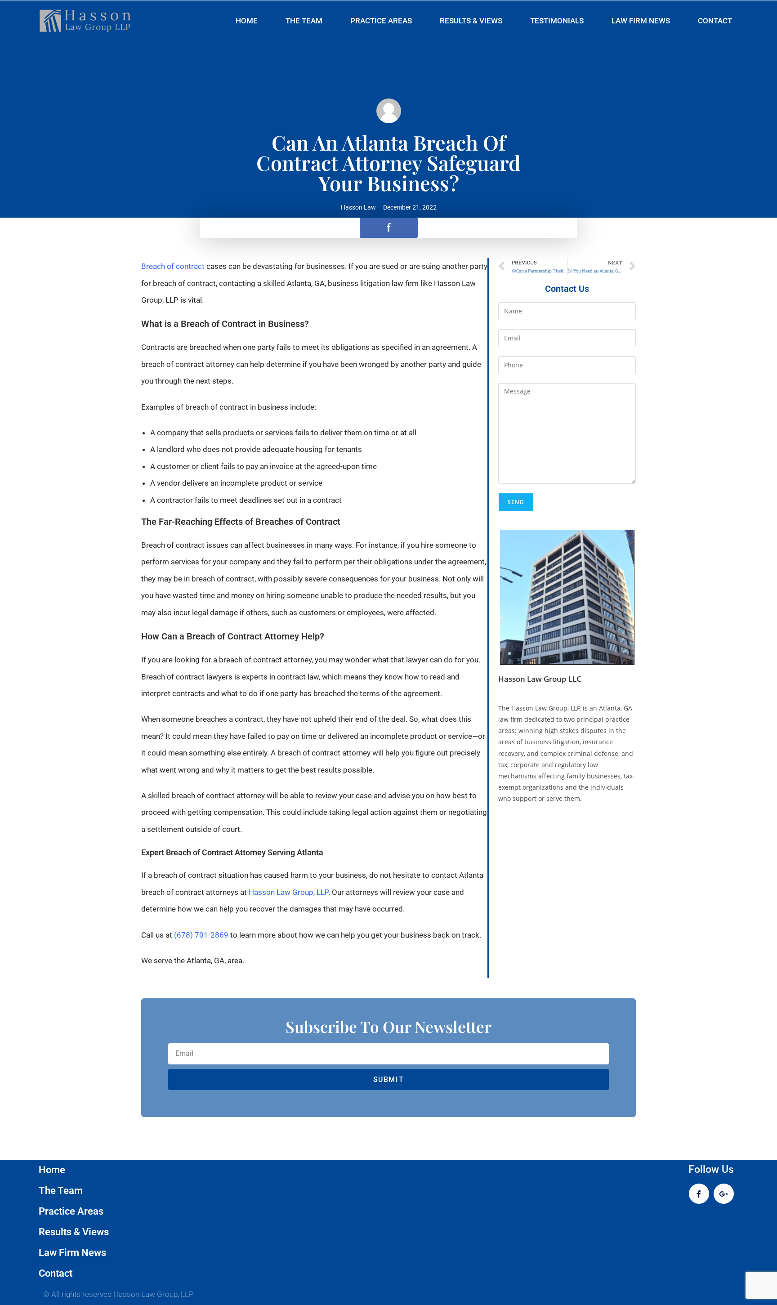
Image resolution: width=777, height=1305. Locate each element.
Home (247, 20)
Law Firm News (641, 20)
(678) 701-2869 (201, 934)
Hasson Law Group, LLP (288, 892)
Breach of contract (173, 266)
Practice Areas (381, 20)
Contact (715, 20)
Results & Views (471, 20)
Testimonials (557, 20)
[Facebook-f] (699, 1194)
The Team (304, 20)
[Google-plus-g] (724, 1194)
